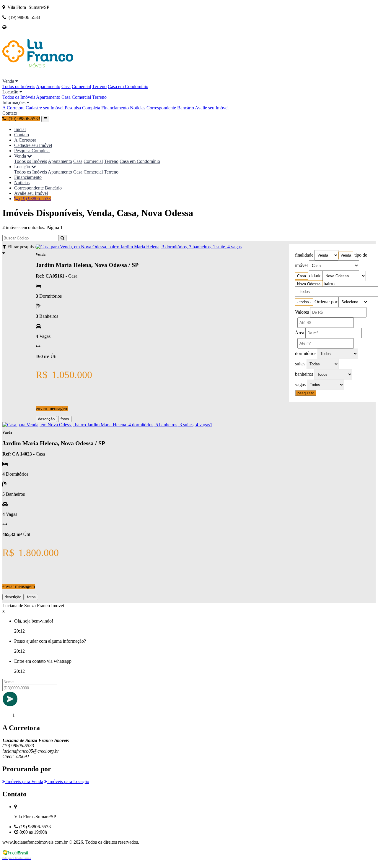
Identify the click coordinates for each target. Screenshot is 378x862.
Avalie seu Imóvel (212, 107)
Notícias (137, 107)
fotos (65, 419)
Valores (302, 312)
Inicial (20, 129)
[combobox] (345, 255)
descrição (46, 419)
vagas (300, 384)
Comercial (81, 86)
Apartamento (48, 86)
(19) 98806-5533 (34, 198)
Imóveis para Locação (68, 781)
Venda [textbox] (345, 255)
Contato (9, 113)
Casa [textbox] (301, 276)
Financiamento (115, 107)
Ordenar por (326, 301)
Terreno (99, 86)
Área (299, 332)
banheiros (304, 374)
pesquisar (305, 393)
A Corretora (13, 107)
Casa (66, 86)
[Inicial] (37, 75)
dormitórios (305, 353)
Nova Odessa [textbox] (308, 284)
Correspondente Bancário (170, 107)
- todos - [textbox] (304, 302)
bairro (329, 283)
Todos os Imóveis (18, 86)
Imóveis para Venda (24, 781)
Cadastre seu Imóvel (44, 107)
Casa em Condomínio (128, 86)
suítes (300, 363)
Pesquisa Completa (82, 107)
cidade (315, 275)
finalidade (304, 254)
